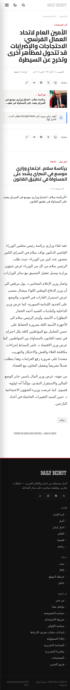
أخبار (63, 521)
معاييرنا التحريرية (56, 651)
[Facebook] (56, 496)
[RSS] (40, 496)
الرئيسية (63, 16)
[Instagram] (48, 496)
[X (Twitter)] (64, 496)
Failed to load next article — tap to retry (35, 433)
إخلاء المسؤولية (57, 638)
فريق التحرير (58, 664)
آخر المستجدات (49, 16)
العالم (62, 533)
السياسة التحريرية (55, 645)
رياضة (62, 546)
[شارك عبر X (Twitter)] (48, 82)
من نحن (61, 600)
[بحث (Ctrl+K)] (23, 5)
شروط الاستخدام (56, 619)
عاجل (62, 583)
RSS (63, 570)
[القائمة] (7, 5)
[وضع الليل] (15, 5)
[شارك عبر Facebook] (41, 82)
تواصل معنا (59, 606)
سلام (62, 420)
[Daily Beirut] (57, 5)
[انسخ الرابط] (27, 82)
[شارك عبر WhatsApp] (55, 82)
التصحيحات (59, 657)
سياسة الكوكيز (57, 626)
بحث (63, 563)
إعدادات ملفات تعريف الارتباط (48, 632)
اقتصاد (62, 540)
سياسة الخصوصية (55, 613)
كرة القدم (60, 514)
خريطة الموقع (58, 576)
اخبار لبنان (60, 527)
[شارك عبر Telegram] (34, 82)
